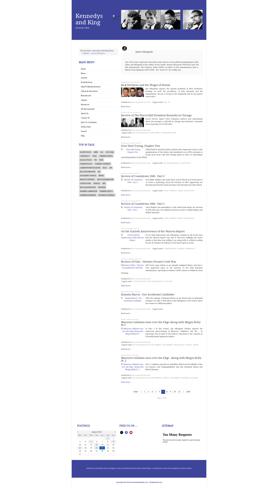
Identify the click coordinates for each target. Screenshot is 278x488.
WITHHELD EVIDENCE (106, 195)
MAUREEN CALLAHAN (190, 378)
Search (84, 131)
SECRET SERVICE (155, 133)
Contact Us (85, 118)
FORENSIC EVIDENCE (102, 164)
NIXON (180, 191)
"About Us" (163, 70)
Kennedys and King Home (103, 51)
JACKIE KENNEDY (155, 345)
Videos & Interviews (89, 91)
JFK (110, 168)
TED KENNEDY (168, 345)
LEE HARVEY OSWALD (88, 175)
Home (83, 69)
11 (179, 392)
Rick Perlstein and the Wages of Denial (145, 85)
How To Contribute (89, 122)
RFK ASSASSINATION (88, 187)
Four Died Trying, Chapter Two (140, 145)
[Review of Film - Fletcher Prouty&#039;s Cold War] (132, 266)
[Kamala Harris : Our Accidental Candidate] (132, 299)
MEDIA (101, 175)
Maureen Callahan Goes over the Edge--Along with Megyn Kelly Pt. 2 (161, 359)
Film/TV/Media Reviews (90, 87)
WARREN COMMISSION (88, 191)
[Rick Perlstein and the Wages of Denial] (132, 92)
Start (136, 392)
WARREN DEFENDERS (88, 195)
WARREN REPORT (170, 248)
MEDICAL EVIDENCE (87, 179)
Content (85, 53)
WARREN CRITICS (106, 191)
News (83, 73)
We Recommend (87, 109)
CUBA (94, 156)
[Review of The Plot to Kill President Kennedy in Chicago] (132, 122)
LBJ (99, 172)
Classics (84, 100)
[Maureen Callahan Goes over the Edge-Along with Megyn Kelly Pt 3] (132, 331)
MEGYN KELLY (179, 345)
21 (102, 448)
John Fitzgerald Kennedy (140, 102)
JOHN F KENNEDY (170, 191)
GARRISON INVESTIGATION (90, 168)
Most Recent (86, 96)
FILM (101, 160)
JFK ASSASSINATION (87, 172)
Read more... (126, 106)
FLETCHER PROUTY (140, 281)
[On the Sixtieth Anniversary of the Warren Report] (132, 238)
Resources (85, 105)
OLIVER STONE (85, 183)
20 (97, 448)
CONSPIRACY (85, 156)
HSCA (105, 168)
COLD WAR (110, 152)
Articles (84, 78)
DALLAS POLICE (86, 160)
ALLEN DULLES (85, 152)
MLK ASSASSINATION (105, 179)
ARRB (96, 152)
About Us (84, 113)
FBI (95, 160)
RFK (104, 183)
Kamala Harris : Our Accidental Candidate (147, 294)
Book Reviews (86, 82)
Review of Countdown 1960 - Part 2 (143, 176)
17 (80, 448)
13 (97, 445)
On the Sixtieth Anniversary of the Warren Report (153, 231)
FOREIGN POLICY (86, 164)
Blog (83, 136)
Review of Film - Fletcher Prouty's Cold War (148, 261)
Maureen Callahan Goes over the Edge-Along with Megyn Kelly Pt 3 (161, 324)
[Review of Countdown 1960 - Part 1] (132, 208)
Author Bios (86, 127)
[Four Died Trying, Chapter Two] (132, 151)
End (188, 392)
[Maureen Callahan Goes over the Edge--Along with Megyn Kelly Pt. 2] (132, 367)
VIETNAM (101, 187)
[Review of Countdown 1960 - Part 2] (132, 181)
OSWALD (96, 183)
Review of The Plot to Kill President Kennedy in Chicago (156, 115)
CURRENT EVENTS (106, 156)
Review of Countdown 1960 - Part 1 (143, 203)
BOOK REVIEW (189, 191)
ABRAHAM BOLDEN (169, 133)
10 (175, 392)
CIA (101, 152)
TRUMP (196, 345)
